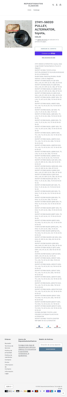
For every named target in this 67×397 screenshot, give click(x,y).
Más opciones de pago (48, 57)
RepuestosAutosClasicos (33, 5)
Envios (7, 362)
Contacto (8, 360)
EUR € (8, 386)
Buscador (8, 343)
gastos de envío (42, 39)
